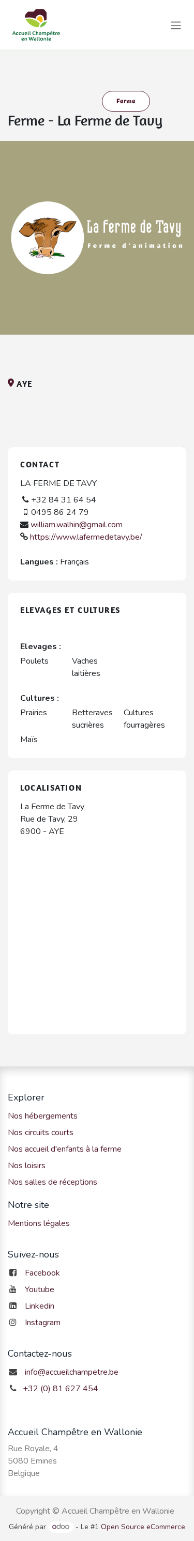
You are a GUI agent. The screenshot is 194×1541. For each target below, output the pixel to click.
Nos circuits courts (40, 1132)
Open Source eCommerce (143, 1527)
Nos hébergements (43, 1116)
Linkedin (39, 1306)
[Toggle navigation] (176, 24)
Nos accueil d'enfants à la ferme (65, 1149)
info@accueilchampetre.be (71, 1372)
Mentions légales (39, 1223)
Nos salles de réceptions (52, 1182)
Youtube (39, 1289)
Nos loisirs (27, 1165)
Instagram (43, 1322)
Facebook (42, 1273)
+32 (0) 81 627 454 (60, 1388)
